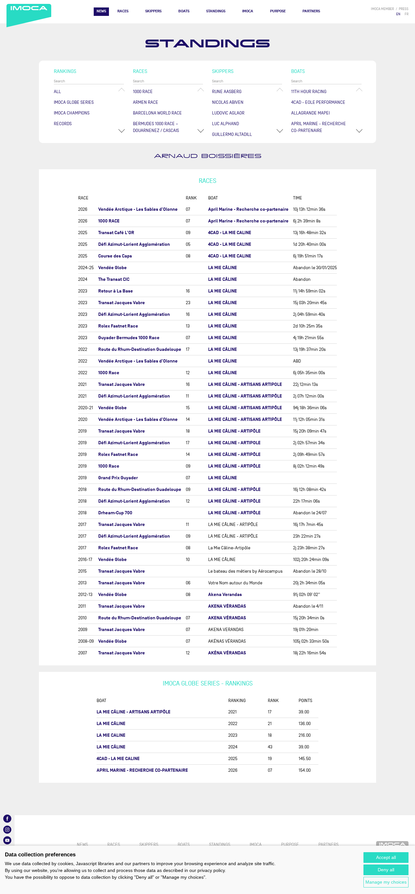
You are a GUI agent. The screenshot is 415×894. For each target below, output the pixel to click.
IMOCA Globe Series (74, 102)
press (404, 9)
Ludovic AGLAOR (228, 113)
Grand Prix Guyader (118, 478)
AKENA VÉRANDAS (227, 606)
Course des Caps (115, 256)
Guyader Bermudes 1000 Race (129, 337)
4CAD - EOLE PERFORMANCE (318, 102)
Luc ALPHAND (225, 123)
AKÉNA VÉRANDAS (227, 653)
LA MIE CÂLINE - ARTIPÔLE (234, 431)
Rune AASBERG (227, 91)
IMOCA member (382, 9)
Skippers (153, 11)
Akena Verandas (225, 594)
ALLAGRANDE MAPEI (310, 113)
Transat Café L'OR (116, 232)
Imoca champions (71, 113)
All (57, 91)
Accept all (386, 857)
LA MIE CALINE (222, 337)
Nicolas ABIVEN (227, 102)
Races (122, 11)
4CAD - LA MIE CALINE (229, 232)
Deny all (386, 869)
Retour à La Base (115, 291)
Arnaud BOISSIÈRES (207, 156)
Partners (311, 11)
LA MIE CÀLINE (222, 291)
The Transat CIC (113, 279)
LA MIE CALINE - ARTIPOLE (234, 443)
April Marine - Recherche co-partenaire (248, 209)
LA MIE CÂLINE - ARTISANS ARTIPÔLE (245, 396)
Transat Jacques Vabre (121, 302)
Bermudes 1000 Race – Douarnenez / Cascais (156, 127)
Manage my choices (386, 882)
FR (407, 14)
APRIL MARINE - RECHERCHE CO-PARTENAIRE (318, 127)
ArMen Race (145, 102)
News (101, 11)
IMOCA (247, 11)
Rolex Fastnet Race (118, 326)
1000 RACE (109, 221)
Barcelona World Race (157, 113)
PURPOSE (278, 11)
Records (63, 123)
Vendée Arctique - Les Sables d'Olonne (138, 209)
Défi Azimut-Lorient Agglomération (134, 244)
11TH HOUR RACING (308, 91)
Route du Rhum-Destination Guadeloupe (139, 349)
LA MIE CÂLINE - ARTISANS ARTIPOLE (245, 384)
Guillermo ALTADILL (232, 134)
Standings (215, 11)
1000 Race (143, 91)
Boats (183, 11)
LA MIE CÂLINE (222, 267)
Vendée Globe (112, 267)
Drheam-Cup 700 (115, 513)
